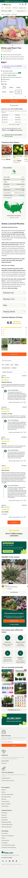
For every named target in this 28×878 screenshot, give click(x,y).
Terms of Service (5, 840)
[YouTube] (13, 861)
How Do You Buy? (8, 551)
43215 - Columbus (12, 75)
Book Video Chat (14, 621)
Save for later (15, 105)
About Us (4, 789)
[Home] (7, 4)
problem (16, 364)
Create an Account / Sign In (8, 780)
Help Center (4, 817)
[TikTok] (6, 861)
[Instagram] (3, 861)
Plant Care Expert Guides (7, 794)
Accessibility (4, 842)
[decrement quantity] (2, 96)
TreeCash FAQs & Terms (7, 824)
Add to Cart (15, 101)
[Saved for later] (26, 17)
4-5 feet (4, 91)
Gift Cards (4, 799)
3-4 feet (18, 87)
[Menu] (3, 4)
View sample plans (18, 130)
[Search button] (20, 4)
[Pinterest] (16, 861)
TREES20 (3, 112)
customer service (6, 367)
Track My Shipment (6, 778)
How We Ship (5, 819)
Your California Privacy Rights (8, 845)
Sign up (14, 745)
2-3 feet (11, 87)
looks (11, 364)
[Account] (22, 4)
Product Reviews (5, 801)
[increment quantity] (25, 96)
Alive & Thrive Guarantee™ (8, 835)
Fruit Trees (15, 7)
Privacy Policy (5, 833)
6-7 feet (18, 91)
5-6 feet (11, 91)
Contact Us (4, 763)
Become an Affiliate (6, 803)
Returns (3, 838)
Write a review (14, 354)
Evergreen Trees (22, 7)
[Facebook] (9, 861)
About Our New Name (7, 826)
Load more (14, 522)
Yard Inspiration (5, 806)
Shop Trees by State (6, 796)
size (3, 364)
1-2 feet (4, 87)
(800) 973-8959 (8, 136)
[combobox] (14, 372)
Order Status (4, 812)
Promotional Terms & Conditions (9, 847)
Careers (3, 792)
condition (14, 367)
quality (7, 364)
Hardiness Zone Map (6, 822)
